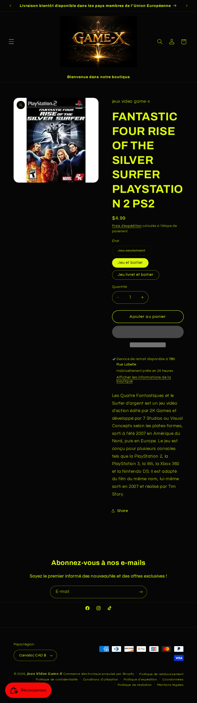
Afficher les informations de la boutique (143, 379)
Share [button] (122, 511)
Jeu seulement (134, 252)
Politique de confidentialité (57, 679)
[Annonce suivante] (186, 5)
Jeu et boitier (130, 263)
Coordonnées (172, 679)
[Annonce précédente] (10, 5)
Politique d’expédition (140, 679)
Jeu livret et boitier (136, 275)
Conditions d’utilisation (101, 679)
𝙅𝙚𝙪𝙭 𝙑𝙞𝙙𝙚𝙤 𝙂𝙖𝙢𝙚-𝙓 (45, 674)
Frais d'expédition (127, 226)
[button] (11, 42)
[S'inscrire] (141, 592)
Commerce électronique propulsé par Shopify (98, 674)
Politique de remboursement (161, 674)
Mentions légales (170, 685)
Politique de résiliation (135, 685)
